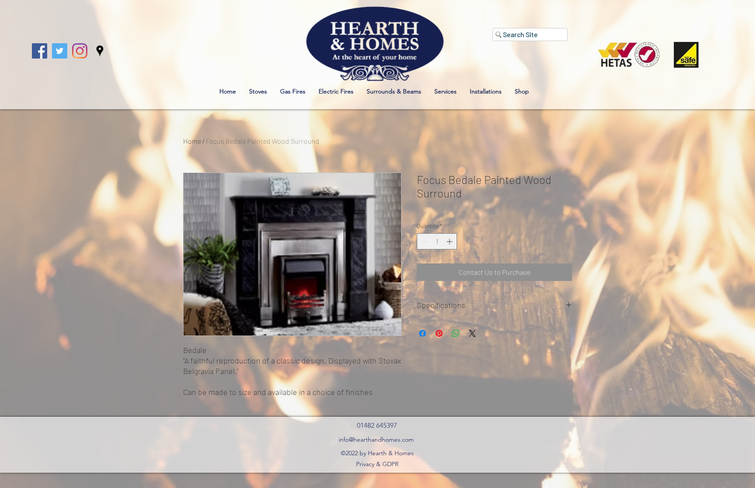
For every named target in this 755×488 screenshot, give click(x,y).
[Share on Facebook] (422, 333)
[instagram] (79, 51)
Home (192, 141)
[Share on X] (472, 333)
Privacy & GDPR (377, 464)
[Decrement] (423, 241)
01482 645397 (377, 425)
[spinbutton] (437, 241)
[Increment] (450, 241)
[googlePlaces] (99, 51)
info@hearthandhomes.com (376, 439)
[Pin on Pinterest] (439, 333)
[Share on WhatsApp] (455, 333)
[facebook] (39, 51)
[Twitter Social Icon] (59, 51)
